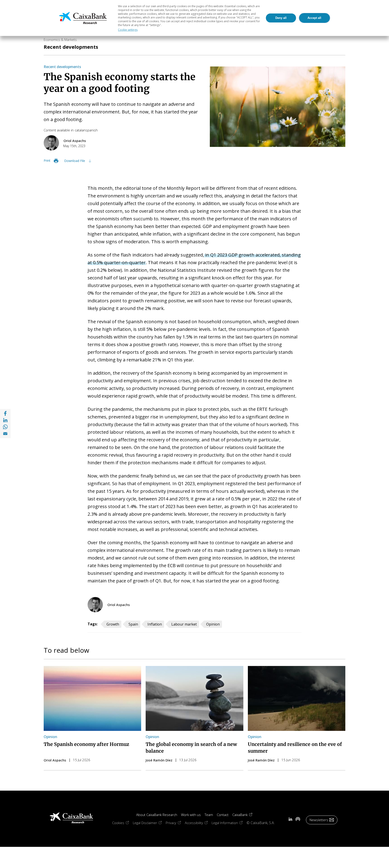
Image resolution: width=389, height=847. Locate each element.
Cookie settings (128, 30)
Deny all (281, 18)
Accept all (314, 18)
